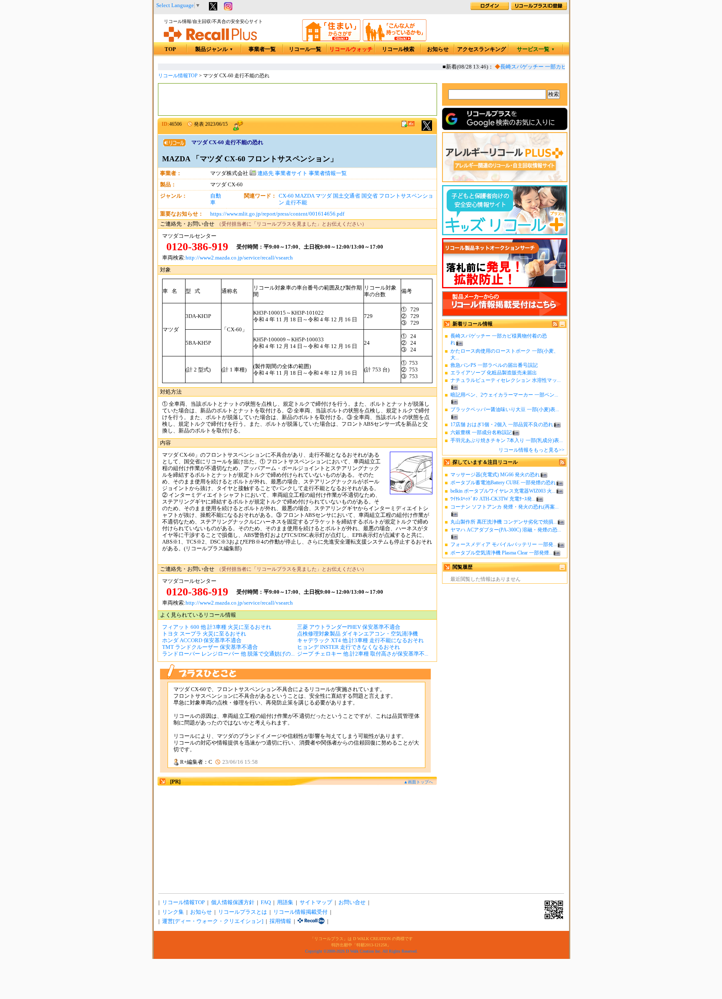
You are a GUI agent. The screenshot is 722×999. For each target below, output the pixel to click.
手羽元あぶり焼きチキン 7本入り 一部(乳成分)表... (506, 440)
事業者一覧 (262, 49)
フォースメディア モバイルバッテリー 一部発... (503, 544)
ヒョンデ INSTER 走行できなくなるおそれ (348, 647)
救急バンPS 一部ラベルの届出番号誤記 (494, 365)
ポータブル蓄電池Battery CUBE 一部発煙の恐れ (503, 482)
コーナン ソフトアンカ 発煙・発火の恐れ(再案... (504, 506)
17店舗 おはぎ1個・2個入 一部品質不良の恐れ (501, 424)
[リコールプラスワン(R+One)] (311, 921)
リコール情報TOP (178, 75)
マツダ (323, 196)
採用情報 (280, 921)
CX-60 (286, 196)
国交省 (369, 196)
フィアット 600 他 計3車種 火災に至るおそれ (216, 627)
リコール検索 (398, 49)
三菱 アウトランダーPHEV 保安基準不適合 (348, 627)
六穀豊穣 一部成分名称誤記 (481, 432)
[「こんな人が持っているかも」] (395, 40)
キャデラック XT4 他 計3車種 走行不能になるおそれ (360, 640)
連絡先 (265, 173)
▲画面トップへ (418, 782)
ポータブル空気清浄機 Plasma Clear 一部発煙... (501, 552)
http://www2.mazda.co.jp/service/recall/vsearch (239, 258)
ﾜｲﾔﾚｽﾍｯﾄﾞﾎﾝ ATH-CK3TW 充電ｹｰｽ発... (493, 498)
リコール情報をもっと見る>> (531, 449)
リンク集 (173, 912)
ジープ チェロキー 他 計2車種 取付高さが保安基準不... (362, 654)
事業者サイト (291, 173)
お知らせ (438, 49)
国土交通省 (346, 196)
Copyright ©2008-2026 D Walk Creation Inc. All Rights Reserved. (361, 951)
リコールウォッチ (351, 49)
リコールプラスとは (242, 912)
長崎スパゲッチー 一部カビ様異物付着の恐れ (548, 67)
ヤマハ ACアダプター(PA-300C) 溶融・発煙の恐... (505, 529)
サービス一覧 (536, 49)
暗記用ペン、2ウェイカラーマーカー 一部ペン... (504, 394)
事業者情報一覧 (328, 173)
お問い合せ (352, 902)
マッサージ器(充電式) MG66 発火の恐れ (495, 474)
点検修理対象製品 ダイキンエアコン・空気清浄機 (357, 634)
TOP (170, 49)
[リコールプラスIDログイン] (489, 8)
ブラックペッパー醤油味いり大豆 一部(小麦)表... (504, 409)
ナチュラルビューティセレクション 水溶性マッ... (505, 380)
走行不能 (296, 203)
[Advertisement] (297, 99)
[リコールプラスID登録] (539, 8)
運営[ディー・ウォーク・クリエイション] (212, 921)
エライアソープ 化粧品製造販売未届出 (493, 372)
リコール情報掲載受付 (300, 912)
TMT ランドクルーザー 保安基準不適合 (210, 647)
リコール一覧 (305, 49)
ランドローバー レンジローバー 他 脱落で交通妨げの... (228, 654)
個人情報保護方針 (232, 902)
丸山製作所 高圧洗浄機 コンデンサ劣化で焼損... (503, 521)
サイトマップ (316, 902)
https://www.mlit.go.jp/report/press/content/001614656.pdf (277, 214)
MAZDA (304, 196)
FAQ (266, 902)
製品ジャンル (214, 49)
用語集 (285, 902)
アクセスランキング (481, 49)
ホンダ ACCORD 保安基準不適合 (202, 640)
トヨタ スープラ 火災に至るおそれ (204, 634)
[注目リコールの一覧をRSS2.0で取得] (562, 463)
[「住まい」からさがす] (331, 40)
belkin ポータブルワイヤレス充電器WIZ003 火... (503, 490)
